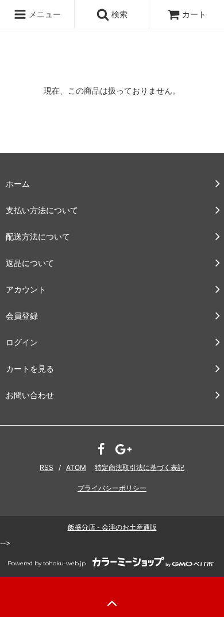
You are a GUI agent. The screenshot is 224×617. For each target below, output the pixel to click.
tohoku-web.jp (64, 563)
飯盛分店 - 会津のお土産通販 (112, 527)
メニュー (43, 14)
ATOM (76, 467)
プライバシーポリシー (112, 488)
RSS (46, 467)
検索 (118, 14)
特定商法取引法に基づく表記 (139, 467)
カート (194, 14)
